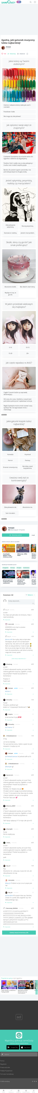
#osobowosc (26, 567)
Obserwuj (13, 54)
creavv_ (8, 842)
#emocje (12, 567)
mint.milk (11, 624)
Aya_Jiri (8, 866)
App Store (27, 1047)
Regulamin (3, 1064)
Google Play (14, 1047)
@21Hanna (8, 727)
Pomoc (2, 1061)
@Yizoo (7, 691)
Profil (33, 535)
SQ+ (19, 2)
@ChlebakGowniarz (11, 756)
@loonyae (8, 767)
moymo (10, 714)
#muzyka (19, 567)
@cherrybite (9, 895)
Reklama (6, 1054)
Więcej (33, 1092)
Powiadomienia (26, 1092)
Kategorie (18, 1092)
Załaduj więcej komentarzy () (19, 932)
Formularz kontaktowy (7, 1074)
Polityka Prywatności (6, 1071)
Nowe (3, 1092)
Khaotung (9, 664)
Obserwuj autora (17, 535)
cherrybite (11, 880)
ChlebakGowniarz (11, 736)
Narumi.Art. (9, 775)
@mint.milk (8, 639)
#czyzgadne (5, 567)
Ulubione (22, 54)
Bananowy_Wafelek (12, 908)
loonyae (8, 47)
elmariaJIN (9, 829)
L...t (7, 610)
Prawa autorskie (5, 1067)
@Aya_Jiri (8, 883)
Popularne (11, 1091)
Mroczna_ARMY (10, 806)
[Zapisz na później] (27, 54)
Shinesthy (9, 700)
